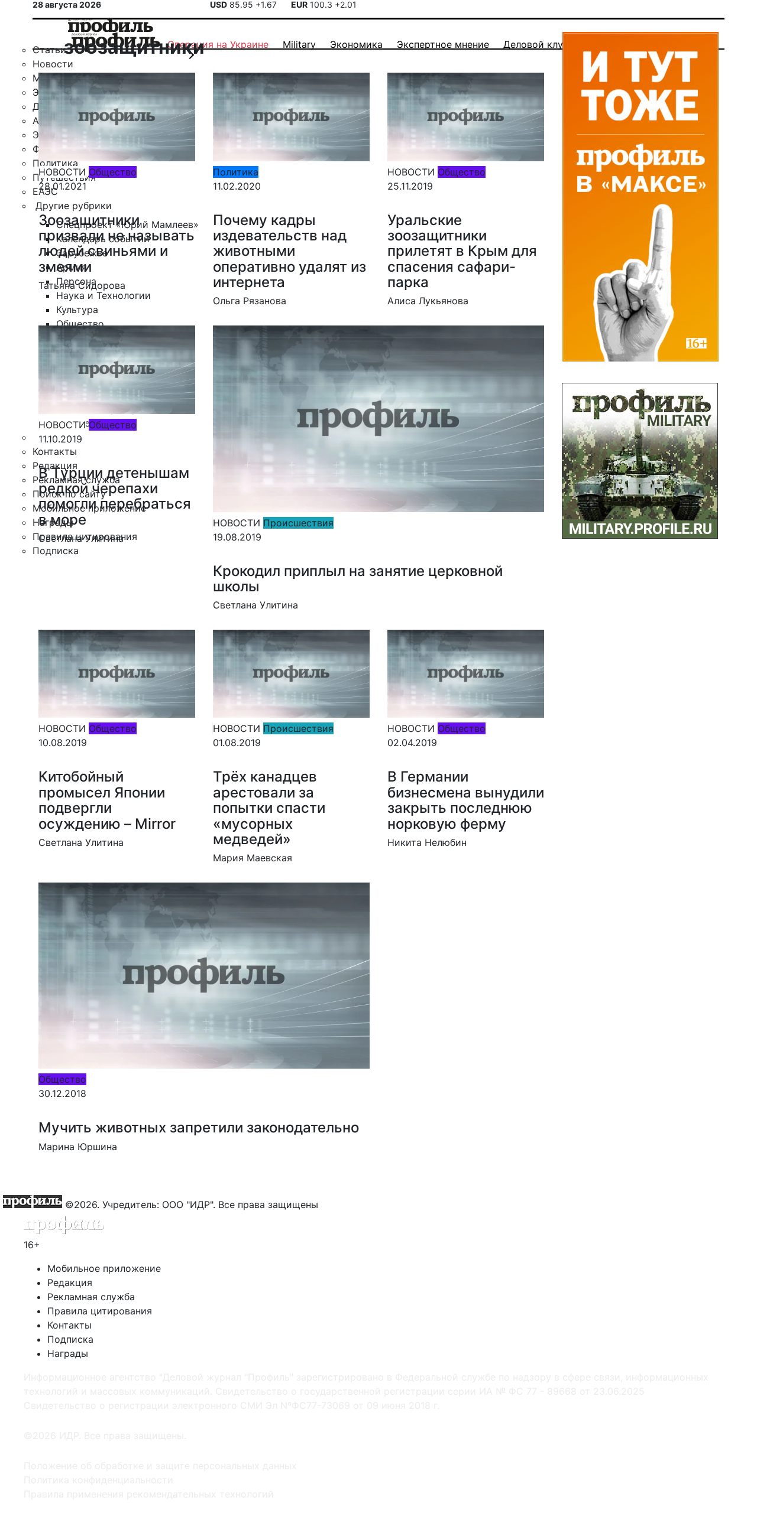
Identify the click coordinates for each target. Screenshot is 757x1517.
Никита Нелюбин (427, 842)
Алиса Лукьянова (427, 301)
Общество (113, 172)
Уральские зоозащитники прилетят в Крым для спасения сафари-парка (462, 251)
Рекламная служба (91, 1297)
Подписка (70, 1339)
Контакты (69, 1325)
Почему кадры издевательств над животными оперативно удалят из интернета (289, 251)
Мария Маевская (252, 858)
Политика (235, 172)
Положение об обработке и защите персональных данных (160, 1466)
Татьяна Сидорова (81, 285)
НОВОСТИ (62, 172)
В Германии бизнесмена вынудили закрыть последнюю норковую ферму (465, 800)
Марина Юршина (77, 1147)
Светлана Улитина (81, 538)
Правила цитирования (99, 1311)
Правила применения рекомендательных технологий (149, 1494)
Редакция (69, 1282)
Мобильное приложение (104, 1268)
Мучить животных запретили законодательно (198, 1127)
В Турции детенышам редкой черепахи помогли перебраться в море (114, 496)
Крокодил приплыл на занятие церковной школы (358, 578)
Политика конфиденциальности (98, 1480)
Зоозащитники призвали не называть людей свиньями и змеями (116, 243)
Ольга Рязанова (249, 301)
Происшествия (298, 523)
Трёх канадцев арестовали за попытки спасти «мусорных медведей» (269, 808)
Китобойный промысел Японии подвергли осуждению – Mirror (107, 800)
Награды (67, 1353)
